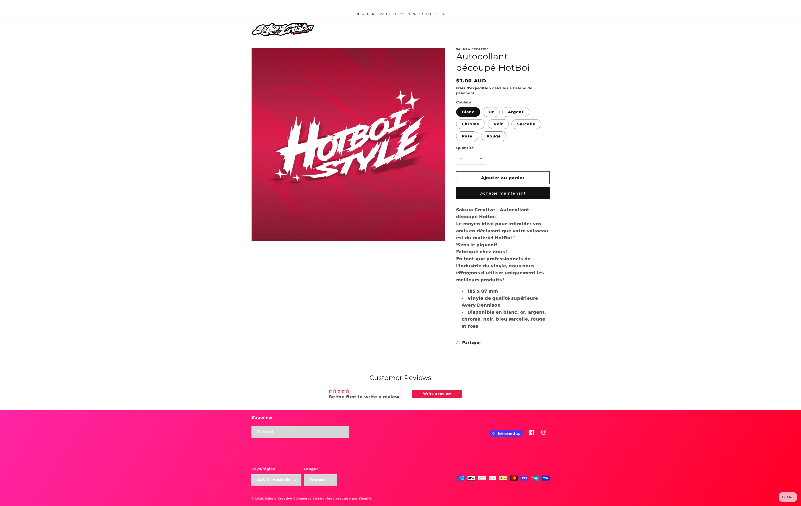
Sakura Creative (279, 498)
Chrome (471, 124)
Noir (498, 124)
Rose (467, 136)
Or (491, 112)
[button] (523, 29)
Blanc (468, 112)
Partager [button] (471, 342)
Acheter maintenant (503, 193)
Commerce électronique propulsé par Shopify (332, 498)
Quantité (465, 148)
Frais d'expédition (473, 88)
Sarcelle (526, 124)
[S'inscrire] (343, 432)
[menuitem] (333, 29)
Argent (516, 112)
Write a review (437, 394)
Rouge (494, 136)
